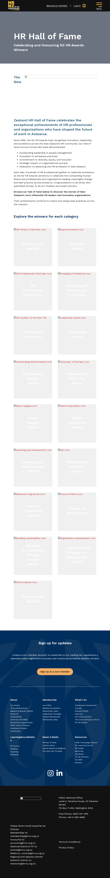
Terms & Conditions (69, 841)
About (13, 699)
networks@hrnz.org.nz (23, 863)
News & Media (50, 737)
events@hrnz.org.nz (21, 850)
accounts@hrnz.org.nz (23, 843)
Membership (50, 699)
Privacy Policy (66, 847)
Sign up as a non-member (55, 671)
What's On (81, 699)
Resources (81, 737)
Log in (77, 5)
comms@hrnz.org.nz (33, 853)
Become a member (57, 5)
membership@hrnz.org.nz (24, 836)
